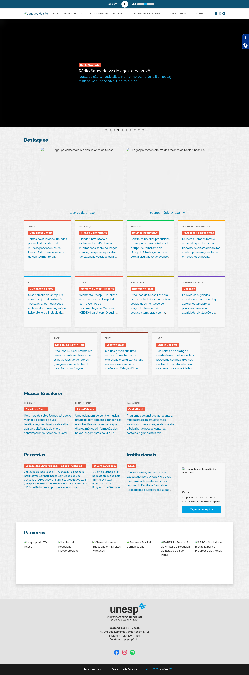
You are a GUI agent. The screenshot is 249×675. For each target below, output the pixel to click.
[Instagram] (220, 14)
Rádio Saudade (89, 65)
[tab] (106, 129)
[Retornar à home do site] (36, 14)
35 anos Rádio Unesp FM (167, 213)
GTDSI (155, 669)
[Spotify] (223, 14)
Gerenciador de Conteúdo (124, 669)
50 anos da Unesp (82, 213)
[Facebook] (216, 14)
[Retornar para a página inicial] (124, 613)
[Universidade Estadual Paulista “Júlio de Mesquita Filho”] (167, 669)
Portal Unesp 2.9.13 (93, 669)
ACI (147, 669)
